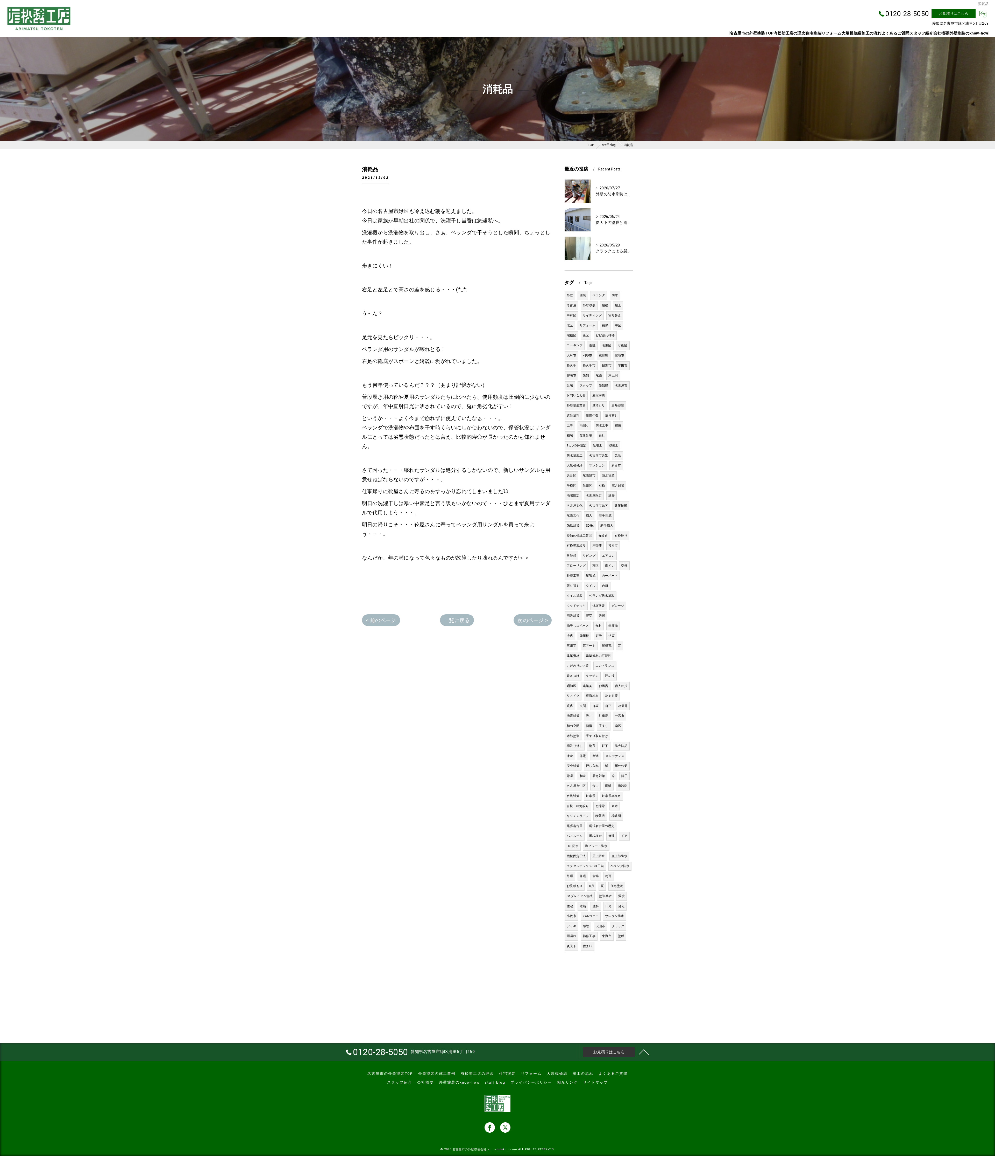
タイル (590, 586)
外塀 (570, 876)
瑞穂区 (571, 335)
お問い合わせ (576, 395)
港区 (592, 345)
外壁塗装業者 (576, 405)
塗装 (583, 295)
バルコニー (591, 916)
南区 (618, 726)
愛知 (586, 375)
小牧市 (571, 916)
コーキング (574, 345)
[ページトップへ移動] (644, 1052)
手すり (603, 726)
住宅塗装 (616, 886)
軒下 (605, 746)
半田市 (623, 365)
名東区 (607, 345)
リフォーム (587, 325)
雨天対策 (573, 615)
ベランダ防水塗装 (601, 595)
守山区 (623, 345)
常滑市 (613, 545)
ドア (624, 836)
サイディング (592, 315)
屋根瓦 (607, 646)
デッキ (571, 926)
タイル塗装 (574, 595)
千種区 (571, 485)
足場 (570, 385)
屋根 (605, 305)
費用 (618, 425)
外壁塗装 (589, 305)
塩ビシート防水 (596, 846)
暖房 (570, 706)
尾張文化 (573, 515)
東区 (595, 565)
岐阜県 (590, 796)
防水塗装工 (574, 455)
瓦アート (589, 646)
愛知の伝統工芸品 (579, 536)
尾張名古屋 (574, 826)
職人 (589, 515)
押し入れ (592, 766)
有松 (602, 485)
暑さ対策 (599, 776)
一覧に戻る (457, 620)
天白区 (571, 475)
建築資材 (573, 656)
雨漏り (584, 425)
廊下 (608, 706)
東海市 (607, 936)
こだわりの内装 (578, 666)
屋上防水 (598, 856)
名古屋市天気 (598, 455)
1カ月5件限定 (576, 445)
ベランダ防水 (619, 866)
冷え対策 (611, 696)
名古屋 (571, 305)
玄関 (583, 706)
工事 (570, 425)
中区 (618, 325)
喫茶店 (600, 816)
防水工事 (602, 425)
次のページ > (532, 620)
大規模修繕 (574, 465)
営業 (596, 876)
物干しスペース (578, 626)
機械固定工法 (576, 856)
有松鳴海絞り (576, 545)
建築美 (587, 686)
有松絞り (621, 536)
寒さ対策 (618, 485)
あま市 (616, 465)
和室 (583, 776)
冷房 (570, 636)
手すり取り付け (597, 736)
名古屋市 (621, 385)
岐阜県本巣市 (611, 796)
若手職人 (606, 525)
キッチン (592, 676)
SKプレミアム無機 (580, 896)
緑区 (586, 335)
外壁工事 (573, 575)
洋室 (596, 706)
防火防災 (621, 746)
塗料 (596, 906)
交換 (624, 565)
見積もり (598, 405)
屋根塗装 (598, 395)
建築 (611, 495)
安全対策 (573, 766)
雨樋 (608, 786)
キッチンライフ (578, 816)
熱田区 (587, 485)
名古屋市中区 (576, 786)
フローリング (576, 565)
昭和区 (571, 686)
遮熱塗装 (618, 405)
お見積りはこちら (953, 13)
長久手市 (589, 365)
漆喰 (570, 756)
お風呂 (603, 686)
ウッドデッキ (576, 606)
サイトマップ (595, 1082)
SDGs (590, 525)
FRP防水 (573, 846)
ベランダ (599, 295)
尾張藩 (597, 545)
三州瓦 (571, 646)
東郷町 (603, 355)
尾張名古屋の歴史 (601, 826)
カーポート (610, 575)
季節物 (613, 626)
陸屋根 (584, 636)
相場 (570, 435)
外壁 (570, 295)
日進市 (607, 365)
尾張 (599, 375)
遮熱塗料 (573, 415)
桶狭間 (616, 816)
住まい (587, 946)
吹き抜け (573, 676)
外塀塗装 (598, 606)
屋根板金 (595, 836)
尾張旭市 (589, 475)
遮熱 (583, 906)
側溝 (589, 726)
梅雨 (608, 876)
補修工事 (589, 936)
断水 (596, 756)
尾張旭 (590, 575)
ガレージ (618, 606)
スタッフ (586, 385)
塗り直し (611, 415)
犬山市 (600, 926)
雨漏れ (571, 936)
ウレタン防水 (614, 916)
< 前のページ (381, 620)
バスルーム (574, 836)
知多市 (603, 536)
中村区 (571, 315)
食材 (598, 626)
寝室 (589, 615)
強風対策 (573, 525)
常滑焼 (571, 556)
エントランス (604, 666)
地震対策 (573, 716)
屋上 (618, 305)
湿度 (621, 896)
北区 (570, 325)
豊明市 (619, 355)
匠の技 (610, 676)
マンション (597, 465)
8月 (591, 886)
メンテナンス (614, 756)
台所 (605, 586)
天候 (602, 615)
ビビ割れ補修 (605, 335)
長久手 (571, 365)
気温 (618, 455)
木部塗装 (573, 736)
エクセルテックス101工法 (585, 866)
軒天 (599, 636)
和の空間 (573, 726)
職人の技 (621, 686)
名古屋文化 (574, 505)
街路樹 (623, 786)
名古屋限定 (594, 495)
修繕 (583, 876)
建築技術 (621, 505)
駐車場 (603, 716)
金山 (595, 786)
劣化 (621, 906)
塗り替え (614, 315)
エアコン (608, 556)
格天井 (623, 706)
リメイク (573, 696)
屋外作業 (621, 766)
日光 (608, 906)
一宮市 (619, 716)
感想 (586, 926)
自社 (602, 435)
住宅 (570, 906)
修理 (611, 836)
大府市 (571, 355)
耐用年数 (592, 415)
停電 (583, 756)
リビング (589, 556)
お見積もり (574, 886)
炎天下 (571, 946)
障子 (624, 776)
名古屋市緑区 (598, 505)
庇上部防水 (619, 856)
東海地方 (592, 696)
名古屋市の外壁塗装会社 (469, 1149)
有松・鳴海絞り (578, 806)
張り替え (573, 586)
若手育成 (605, 515)
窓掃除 (600, 806)
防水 (615, 295)
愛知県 (603, 385)
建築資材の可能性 (598, 656)
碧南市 (571, 375)
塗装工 (614, 445)
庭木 (615, 806)
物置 (592, 746)
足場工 (597, 445)
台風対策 (573, 796)
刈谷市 (587, 355)
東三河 (613, 375)
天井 (589, 716)
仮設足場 (586, 435)
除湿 (570, 776)
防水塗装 (608, 475)
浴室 (611, 636)
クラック (618, 926)
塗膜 (621, 936)
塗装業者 (605, 896)
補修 (605, 325)
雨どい (610, 565)
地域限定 (573, 495)
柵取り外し (574, 746)
